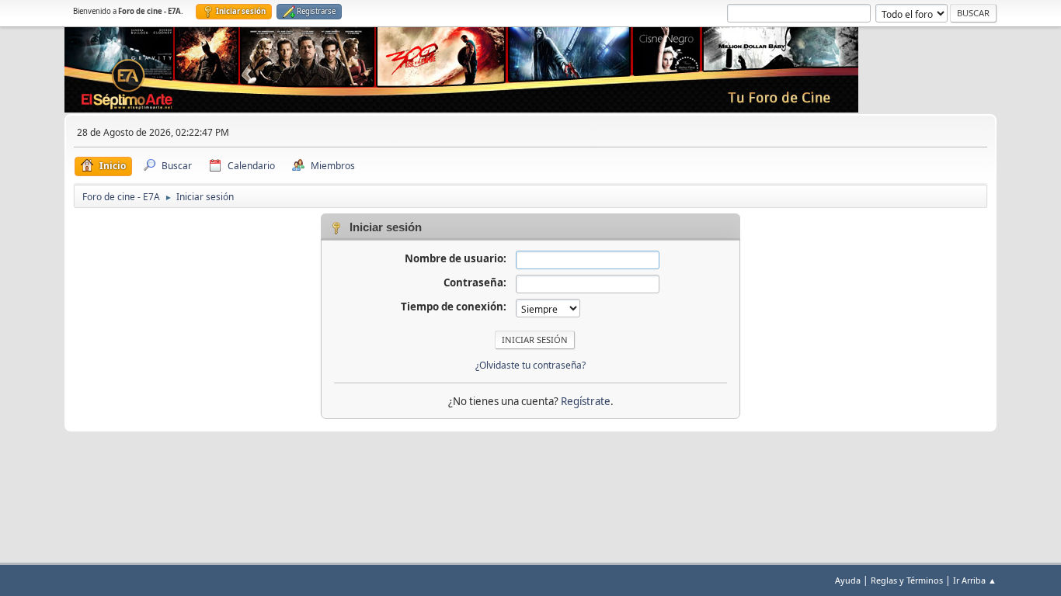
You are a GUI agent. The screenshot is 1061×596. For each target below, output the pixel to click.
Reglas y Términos (907, 580)
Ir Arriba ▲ (975, 580)
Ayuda (848, 580)
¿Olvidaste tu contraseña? (530, 365)
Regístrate (586, 401)
